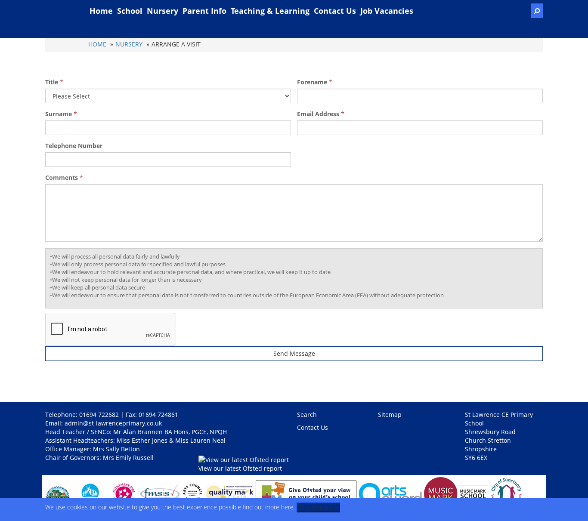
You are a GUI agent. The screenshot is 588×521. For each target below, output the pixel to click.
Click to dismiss (318, 507)
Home (101, 11)
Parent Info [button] (204, 11)
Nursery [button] (162, 11)
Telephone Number (73, 146)
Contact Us (335, 11)
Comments (61, 177)
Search (307, 414)
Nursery (128, 44)
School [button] (129, 11)
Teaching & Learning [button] (270, 11)
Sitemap (390, 414)
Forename (312, 82)
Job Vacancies (386, 11)
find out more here (268, 507)
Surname (58, 114)
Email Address (318, 114)
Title (51, 82)
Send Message (294, 353)
